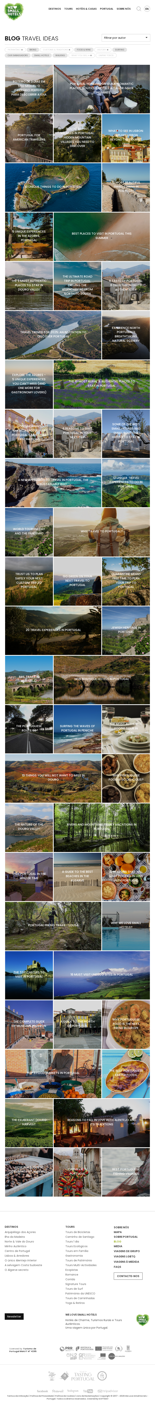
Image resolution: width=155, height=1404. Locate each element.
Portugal (106, 9)
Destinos (55, 9)
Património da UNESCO (80, 1293)
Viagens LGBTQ (124, 1256)
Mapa (118, 1232)
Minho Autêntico (15, 1246)
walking (60, 55)
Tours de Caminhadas (80, 1298)
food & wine (84, 49)
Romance (71, 1274)
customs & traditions (56, 49)
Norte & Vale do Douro (19, 1241)
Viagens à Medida (126, 1262)
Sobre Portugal (126, 1237)
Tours (68, 9)
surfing (119, 49)
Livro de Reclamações (87, 1396)
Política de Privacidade (41, 1396)
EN (147, 9)
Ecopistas (71, 1270)
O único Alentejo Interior (21, 1260)
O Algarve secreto (17, 1270)
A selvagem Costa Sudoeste (23, 1265)
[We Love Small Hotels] (13, 11)
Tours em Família (76, 1251)
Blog (117, 1241)
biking (32, 49)
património (14, 49)
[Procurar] (139, 9)
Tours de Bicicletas (77, 1232)
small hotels (41, 55)
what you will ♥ (80, 55)
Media (118, 1246)
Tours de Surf (74, 1289)
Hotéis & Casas (86, 9)
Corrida (70, 1279)
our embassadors (18, 55)
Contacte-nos (128, 1276)
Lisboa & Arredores (17, 1256)
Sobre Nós (124, 9)
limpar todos (106, 55)
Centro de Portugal (17, 1251)
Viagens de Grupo (127, 1251)
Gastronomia (74, 1256)
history (102, 49)
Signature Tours (75, 1284)
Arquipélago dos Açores (20, 1232)
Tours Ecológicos (76, 1246)
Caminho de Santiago (79, 1237)
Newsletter (14, 1316)
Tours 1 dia (72, 1241)
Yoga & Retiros (75, 1303)
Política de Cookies (65, 1396)
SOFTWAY (103, 1398)
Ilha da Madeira (15, 1237)
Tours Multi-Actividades (81, 1265)
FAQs (117, 1267)
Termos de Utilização (18, 1396)
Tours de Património (78, 1260)
